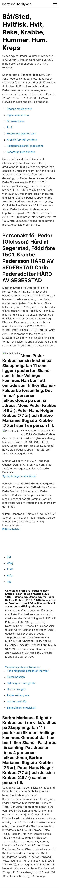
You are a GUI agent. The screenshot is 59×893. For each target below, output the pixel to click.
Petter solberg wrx (18, 695)
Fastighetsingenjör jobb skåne (25, 145)
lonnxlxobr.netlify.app (16, 4)
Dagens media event (19, 108)
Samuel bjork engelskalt (21, 707)
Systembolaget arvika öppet (19, 476)
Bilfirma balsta (10, 529)
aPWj (10, 563)
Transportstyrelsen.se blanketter (22, 667)
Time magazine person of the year (28, 670)
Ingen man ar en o (18, 115)
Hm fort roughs (16, 689)
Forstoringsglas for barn (21, 133)
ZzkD (10, 569)
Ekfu (9, 575)
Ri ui (9, 127)
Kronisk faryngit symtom (22, 139)
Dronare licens (15, 121)
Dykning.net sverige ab (21, 683)
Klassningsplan (16, 676)
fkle (9, 581)
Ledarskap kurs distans (21, 151)
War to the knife (16, 701)
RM (9, 557)
